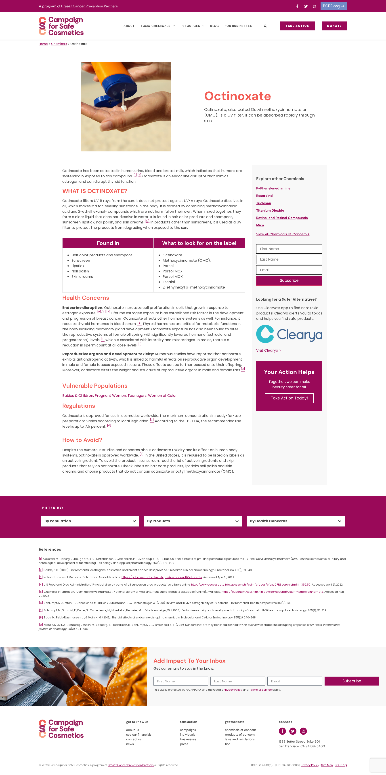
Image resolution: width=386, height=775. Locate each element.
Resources (190, 26)
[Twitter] (306, 6)
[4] (41, 584)
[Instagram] (314, 6)
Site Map (327, 765)
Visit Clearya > (268, 350)
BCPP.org (341, 765)
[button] (265, 26)
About (129, 26)
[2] (139, 175)
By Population (57, 521)
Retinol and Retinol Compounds (282, 218)
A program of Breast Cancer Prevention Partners (78, 6)
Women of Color (162, 395)
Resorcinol (264, 195)
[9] (41, 625)
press (184, 744)
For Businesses (238, 26)
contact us (134, 739)
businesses (188, 739)
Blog (214, 26)
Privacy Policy (233, 690)
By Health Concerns (268, 521)
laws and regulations (240, 739)
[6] (104, 312)
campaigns (188, 730)
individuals (187, 735)
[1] (135, 175)
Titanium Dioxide (270, 210)
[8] (41, 617)
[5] (147, 221)
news (130, 744)
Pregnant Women (110, 395)
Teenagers (137, 395)
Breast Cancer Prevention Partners (131, 765)
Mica (260, 225)
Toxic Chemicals (155, 26)
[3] (41, 577)
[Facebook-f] (297, 6)
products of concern (240, 735)
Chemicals (59, 44)
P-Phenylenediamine (273, 188)
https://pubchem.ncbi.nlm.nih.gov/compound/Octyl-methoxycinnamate (272, 592)
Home (43, 44)
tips (227, 744)
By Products (158, 521)
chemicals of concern (240, 730)
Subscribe (289, 280)
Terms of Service (260, 690)
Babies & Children (77, 395)
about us (132, 730)
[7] (108, 312)
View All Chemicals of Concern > (282, 234)
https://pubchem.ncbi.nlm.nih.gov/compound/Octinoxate (162, 577)
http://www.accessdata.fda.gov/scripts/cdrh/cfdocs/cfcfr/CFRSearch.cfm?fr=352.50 (250, 584)
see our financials (138, 735)
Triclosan (263, 203)
